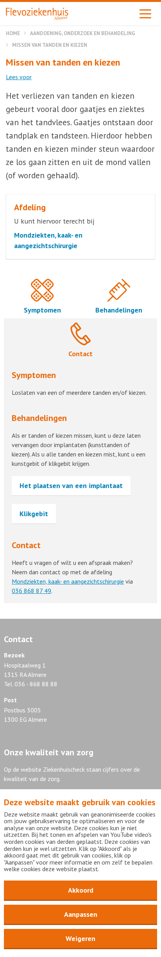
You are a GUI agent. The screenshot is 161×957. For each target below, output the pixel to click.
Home (13, 33)
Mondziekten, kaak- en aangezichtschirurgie (68, 581)
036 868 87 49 (31, 591)
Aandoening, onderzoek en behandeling (82, 33)
